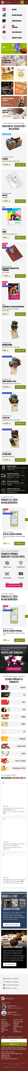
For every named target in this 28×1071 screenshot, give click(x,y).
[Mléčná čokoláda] (4, 16)
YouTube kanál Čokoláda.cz (12, 985)
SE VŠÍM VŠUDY (6, 454)
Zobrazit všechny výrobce (14, 585)
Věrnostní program (18, 1021)
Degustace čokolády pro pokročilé (10, 269)
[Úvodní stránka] (6, 2)
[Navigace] (26, 2)
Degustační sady (17, 32)
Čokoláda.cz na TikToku (11, 988)
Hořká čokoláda (16, 21)
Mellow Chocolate (8, 532)
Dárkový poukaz (6, 193)
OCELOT (4, 230)
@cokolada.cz (19, 777)
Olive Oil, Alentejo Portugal (12, 534)
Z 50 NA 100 (5, 418)
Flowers (5, 159)
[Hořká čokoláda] (4, 22)
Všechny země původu (14, 669)
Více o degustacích (10, 964)
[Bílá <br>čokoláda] (4, 28)
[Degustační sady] (4, 33)
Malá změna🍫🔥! (5, 1057)
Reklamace (16, 1023)
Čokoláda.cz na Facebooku (11, 978)
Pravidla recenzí (17, 1031)
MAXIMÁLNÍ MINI (7, 345)
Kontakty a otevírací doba (12, 924)
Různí (3, 304)
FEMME (4, 232)
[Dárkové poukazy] (4, 39)
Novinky (14, 9)
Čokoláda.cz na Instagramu (12, 981)
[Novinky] (4, 11)
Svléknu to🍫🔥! (5, 1055)
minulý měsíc (6, 841)
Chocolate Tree (6, 342)
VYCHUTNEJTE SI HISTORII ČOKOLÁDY (13, 306)
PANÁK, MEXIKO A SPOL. (9, 381)
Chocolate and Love (7, 157)
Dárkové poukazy (17, 38)
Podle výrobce (5, 1023)
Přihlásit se (13, 1044)
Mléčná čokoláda (17, 15)
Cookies (15, 1030)
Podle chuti (4, 1021)
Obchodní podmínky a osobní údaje (18, 1026)
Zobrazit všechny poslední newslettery (9, 1058)
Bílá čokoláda (15, 26)
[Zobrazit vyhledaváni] (15, 2)
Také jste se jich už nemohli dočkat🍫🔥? (11, 1053)
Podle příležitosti (5, 1025)
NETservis (7, 1066)
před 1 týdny (6, 806)
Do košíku (19, 164)
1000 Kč (4, 195)
